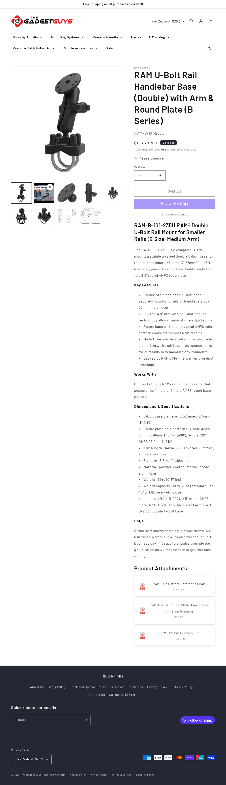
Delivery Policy (182, 687)
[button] (191, 21)
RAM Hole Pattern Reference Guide (179, 584)
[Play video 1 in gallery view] (44, 193)
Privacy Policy (157, 687)
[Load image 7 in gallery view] (67, 216)
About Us (37, 687)
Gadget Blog (57, 687)
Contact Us (97, 694)
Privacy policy (99, 774)
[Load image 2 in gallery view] (67, 193)
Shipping (160, 149)
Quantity (139, 166)
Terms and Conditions (126, 687)
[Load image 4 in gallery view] (113, 193)
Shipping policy (145, 774)
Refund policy (78, 774)
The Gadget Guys (31, 774)
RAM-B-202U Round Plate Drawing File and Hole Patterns (179, 608)
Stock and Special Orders (88, 687)
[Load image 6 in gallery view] (44, 216)
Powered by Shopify (54, 774)
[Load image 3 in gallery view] (90, 193)
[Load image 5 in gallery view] (21, 216)
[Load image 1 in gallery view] (21, 193)
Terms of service (122, 774)
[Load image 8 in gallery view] (90, 216)
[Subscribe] (85, 720)
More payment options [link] (174, 214)
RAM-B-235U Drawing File (179, 633)
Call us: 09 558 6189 (123, 694)
